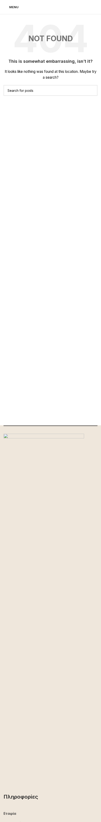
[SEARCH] (92, 90)
